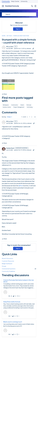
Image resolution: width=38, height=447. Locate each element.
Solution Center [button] (7, 107)
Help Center (15, 1)
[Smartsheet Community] (12, 6)
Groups (4, 266)
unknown (28, 48)
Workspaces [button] (6, 105)
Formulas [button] (29, 105)
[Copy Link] (33, 48)
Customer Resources (8, 261)
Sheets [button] (22, 105)
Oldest (9, 117)
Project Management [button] (18, 107)
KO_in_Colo (9, 46)
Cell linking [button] (29, 107)
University (24, 1)
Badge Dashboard (7, 264)
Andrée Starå (10, 148)
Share (4, 94)
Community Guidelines (8, 271)
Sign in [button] (18, 29)
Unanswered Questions (19, 269)
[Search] (32, 6)
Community (6, 1)
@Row (21, 186)
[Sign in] (35, 6)
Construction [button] (14, 105)
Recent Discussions (7, 258)
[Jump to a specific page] (34, 116)
